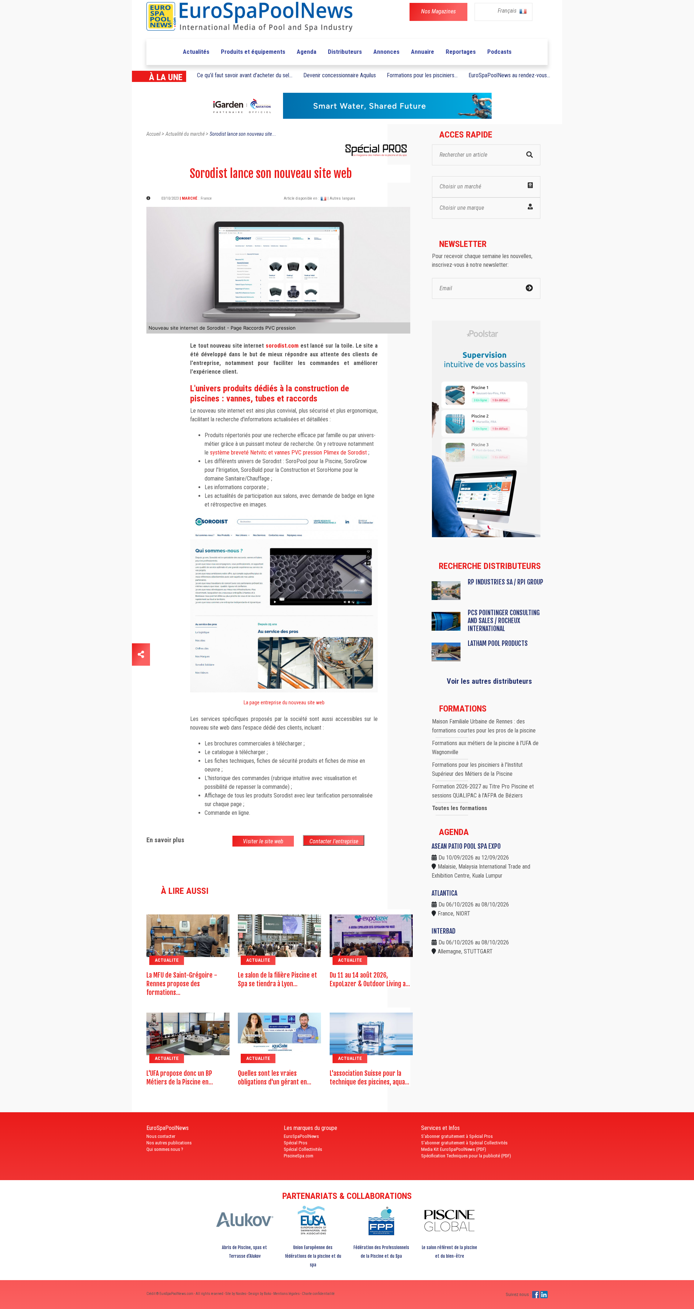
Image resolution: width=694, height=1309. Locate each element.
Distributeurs (345, 51)
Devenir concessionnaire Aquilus (339, 75)
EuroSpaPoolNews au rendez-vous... (509, 75)
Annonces (386, 51)
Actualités (196, 51)
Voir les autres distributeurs (489, 681)
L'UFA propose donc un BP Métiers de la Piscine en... (179, 1077)
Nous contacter (160, 1136)
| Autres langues (341, 198)
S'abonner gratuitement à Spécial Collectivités (464, 1142)
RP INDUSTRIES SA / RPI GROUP (505, 582)
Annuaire (422, 51)
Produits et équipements (253, 51)
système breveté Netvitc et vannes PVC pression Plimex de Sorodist (288, 452)
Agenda (306, 51)
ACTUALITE (167, 960)
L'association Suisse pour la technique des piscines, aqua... (369, 1077)
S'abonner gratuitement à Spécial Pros (457, 1136)
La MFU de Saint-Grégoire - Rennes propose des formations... (181, 983)
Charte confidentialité (318, 1294)
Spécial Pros (295, 1142)
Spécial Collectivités (303, 1149)
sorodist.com (282, 345)
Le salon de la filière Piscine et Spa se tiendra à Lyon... (277, 979)
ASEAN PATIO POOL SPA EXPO (466, 846)
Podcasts (499, 51)
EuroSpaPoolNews (301, 1136)
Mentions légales (286, 1294)
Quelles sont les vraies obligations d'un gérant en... (274, 1077)
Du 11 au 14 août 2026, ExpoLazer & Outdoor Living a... (370, 979)
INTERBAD (443, 931)
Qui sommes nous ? (164, 1149)
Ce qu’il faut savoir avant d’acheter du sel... (244, 75)
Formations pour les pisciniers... (422, 75)
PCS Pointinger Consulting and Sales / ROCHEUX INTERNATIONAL (504, 620)
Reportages (461, 51)
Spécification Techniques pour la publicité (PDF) (466, 1155)
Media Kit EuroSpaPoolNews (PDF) (453, 1149)
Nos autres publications (169, 1142)
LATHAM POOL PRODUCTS (498, 643)
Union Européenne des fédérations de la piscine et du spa (313, 1256)
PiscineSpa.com (298, 1155)
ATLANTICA (444, 893)
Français (508, 10)
